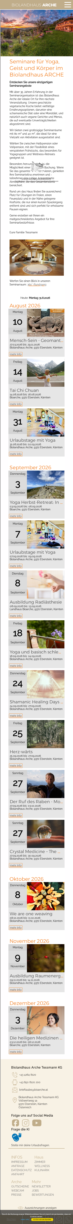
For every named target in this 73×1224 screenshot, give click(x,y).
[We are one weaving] (45, 909)
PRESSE (16, 1194)
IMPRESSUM (19, 1162)
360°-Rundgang (36, 284)
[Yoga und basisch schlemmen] (45, 647)
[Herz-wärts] (45, 747)
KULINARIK (41, 1170)
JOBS (35, 1190)
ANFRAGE (18, 1166)
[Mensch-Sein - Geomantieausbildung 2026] (45, 335)
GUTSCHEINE (20, 1186)
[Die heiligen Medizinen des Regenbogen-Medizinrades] (45, 1033)
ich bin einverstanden (42, 1220)
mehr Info (16, 354)
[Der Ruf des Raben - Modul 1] (45, 797)
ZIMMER (39, 1162)
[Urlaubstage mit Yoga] (45, 435)
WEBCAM (17, 1190)
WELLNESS (42, 1166)
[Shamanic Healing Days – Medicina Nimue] (45, 697)
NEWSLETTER (41, 1186)
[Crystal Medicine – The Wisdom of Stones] (45, 847)
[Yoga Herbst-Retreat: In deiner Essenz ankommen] (45, 497)
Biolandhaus (34, 5)
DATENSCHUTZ (21, 1170)
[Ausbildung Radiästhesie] (45, 597)
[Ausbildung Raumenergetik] (45, 971)
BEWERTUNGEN (43, 1194)
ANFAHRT (17, 1174)
